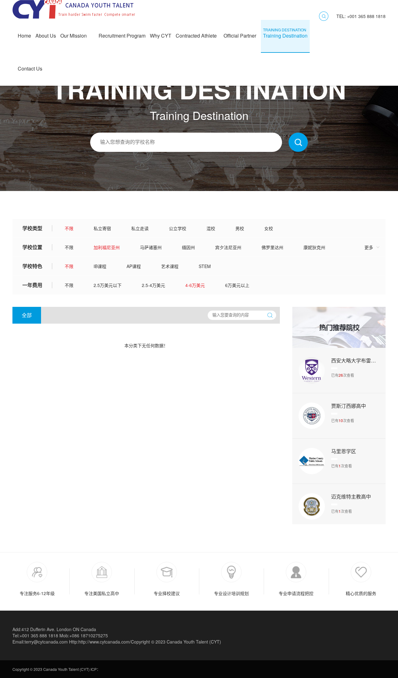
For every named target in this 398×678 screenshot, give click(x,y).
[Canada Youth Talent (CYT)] (74, 17)
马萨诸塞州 (151, 247)
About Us (45, 33)
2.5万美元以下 (108, 285)
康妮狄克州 (314, 247)
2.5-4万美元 (153, 285)
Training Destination (285, 33)
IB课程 (100, 266)
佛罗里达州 (272, 247)
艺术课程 (169, 266)
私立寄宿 (102, 228)
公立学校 (177, 228)
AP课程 (134, 266)
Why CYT (160, 33)
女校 (268, 228)
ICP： (95, 669)
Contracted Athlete (197, 33)
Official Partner (241, 33)
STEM (205, 266)
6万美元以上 (237, 285)
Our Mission (77, 33)
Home (24, 33)
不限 (69, 228)
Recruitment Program (122, 33)
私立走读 (140, 228)
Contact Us (30, 66)
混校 (210, 228)
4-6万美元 (195, 285)
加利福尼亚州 (107, 247)
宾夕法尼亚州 (228, 247)
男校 (239, 228)
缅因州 (188, 247)
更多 (368, 247)
